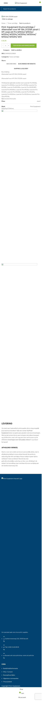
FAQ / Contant (8, 672)
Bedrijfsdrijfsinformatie (10, 668)
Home (3, 23)
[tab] (11, 64)
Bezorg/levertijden (9, 675)
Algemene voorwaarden (10, 678)
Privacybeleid (7, 681)
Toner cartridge (12, 23)
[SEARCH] (38, 9)
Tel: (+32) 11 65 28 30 (12, 647)
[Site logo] (21, 3)
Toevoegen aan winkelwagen (23, 45)
